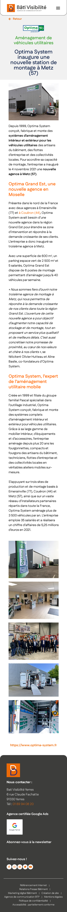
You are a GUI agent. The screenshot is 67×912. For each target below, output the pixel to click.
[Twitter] (25, 866)
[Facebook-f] (9, 866)
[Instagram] (14, 866)
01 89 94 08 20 (23, 804)
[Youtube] (30, 866)
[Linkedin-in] (19, 866)
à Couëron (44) (29, 213)
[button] (58, 8)
